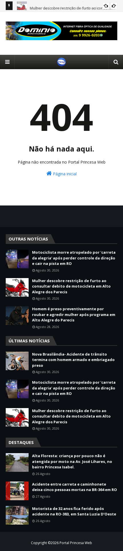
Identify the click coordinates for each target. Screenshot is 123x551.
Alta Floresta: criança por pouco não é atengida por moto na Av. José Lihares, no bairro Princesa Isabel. (72, 461)
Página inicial (64, 173)
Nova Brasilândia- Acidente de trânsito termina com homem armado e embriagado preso (73, 360)
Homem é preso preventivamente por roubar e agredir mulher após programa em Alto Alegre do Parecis (73, 314)
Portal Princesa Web (75, 542)
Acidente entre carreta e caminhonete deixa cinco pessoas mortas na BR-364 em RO (74, 487)
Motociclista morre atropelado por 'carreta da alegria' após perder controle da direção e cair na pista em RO (74, 258)
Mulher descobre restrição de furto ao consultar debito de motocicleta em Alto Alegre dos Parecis (71, 286)
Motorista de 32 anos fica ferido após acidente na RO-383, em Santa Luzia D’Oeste (74, 511)
